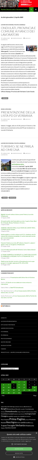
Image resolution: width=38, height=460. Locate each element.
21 (8, 390)
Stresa (31, 422)
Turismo (3, 349)
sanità (23, 422)
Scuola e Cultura (6, 345)
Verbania (5, 98)
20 (3, 390)
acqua (2, 406)
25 (29, 390)
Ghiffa (35, 411)
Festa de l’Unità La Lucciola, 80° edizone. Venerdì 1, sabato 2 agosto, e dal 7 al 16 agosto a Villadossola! (18, 243)
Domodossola (11, 411)
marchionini (21, 414)
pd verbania (28, 416)
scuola (28, 422)
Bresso (9, 409)
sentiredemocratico (18, 164)
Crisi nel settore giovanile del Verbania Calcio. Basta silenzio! (18, 249)
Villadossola (29, 426)
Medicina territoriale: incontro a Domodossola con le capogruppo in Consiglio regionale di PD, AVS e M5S (18, 262)
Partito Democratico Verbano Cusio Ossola (15, 9)
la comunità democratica (9, 321)
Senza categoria (6, 109)
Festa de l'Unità (24, 411)
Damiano (3, 411)
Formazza (31, 411)
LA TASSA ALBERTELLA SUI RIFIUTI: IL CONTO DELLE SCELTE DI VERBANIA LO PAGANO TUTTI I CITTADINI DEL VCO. (19, 255)
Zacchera (8, 428)
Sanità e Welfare (6, 342)
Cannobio (22, 409)
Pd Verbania (4, 335)
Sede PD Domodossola (16, 287)
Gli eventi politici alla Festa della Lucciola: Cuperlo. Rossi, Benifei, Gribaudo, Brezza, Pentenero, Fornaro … (19, 222)
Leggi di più (28, 441)
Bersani (30, 406)
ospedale (10, 416)
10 (24, 385)
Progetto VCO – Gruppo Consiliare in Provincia (15, 352)
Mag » (35, 395)
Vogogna (3, 428)
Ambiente (4, 318)
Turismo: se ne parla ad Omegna (17, 148)
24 (24, 390)
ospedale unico (16, 416)
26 (34, 390)
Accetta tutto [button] (19, 449)
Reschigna (11, 422)
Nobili (34, 414)
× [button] (36, 433)
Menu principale (36, 9)
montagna (28, 414)
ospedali (22, 416)
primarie (27, 419)
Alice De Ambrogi (9, 406)
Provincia (32, 419)
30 (19, 393)
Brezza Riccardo (16, 409)
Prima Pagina (17, 419)
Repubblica (6, 306)
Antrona (22, 406)
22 (14, 390)
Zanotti (13, 428)
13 (3, 387)
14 (8, 387)
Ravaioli (3, 422)
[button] (19, 457)
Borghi (4, 408)
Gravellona (4, 414)
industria (16, 414)
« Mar (3, 395)
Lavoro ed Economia (7, 24)
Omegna (4, 197)
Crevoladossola (29, 409)
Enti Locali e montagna (8, 324)
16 (19, 387)
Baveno (26, 406)
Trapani (4, 425)
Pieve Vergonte (5, 419)
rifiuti (18, 422)
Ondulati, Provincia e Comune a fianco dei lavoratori (18, 31)
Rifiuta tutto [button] (19, 453)
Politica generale (19, 24)
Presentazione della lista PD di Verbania (18, 114)
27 (3, 393)
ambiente (17, 406)
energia (19, 411)
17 (24, 387)
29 (14, 393)
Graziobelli (11, 414)
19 (34, 387)
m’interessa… (5, 331)
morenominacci (17, 38)
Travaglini (12, 197)
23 (19, 390)
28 (8, 393)
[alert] (19, 446)
